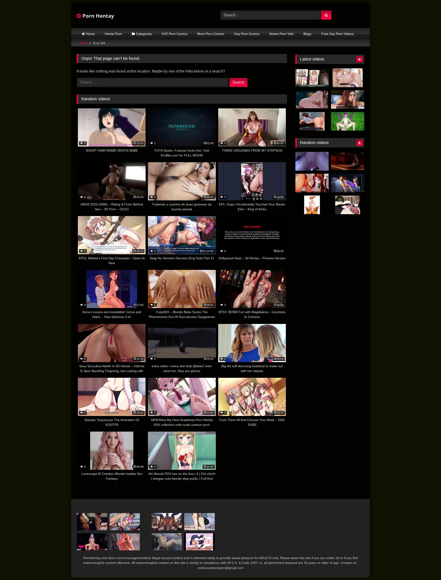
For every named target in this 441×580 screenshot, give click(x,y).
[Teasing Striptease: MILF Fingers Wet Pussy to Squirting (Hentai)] (312, 99)
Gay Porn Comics (247, 34)
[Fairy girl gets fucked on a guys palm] (347, 121)
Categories (144, 34)
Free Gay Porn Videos (337, 34)
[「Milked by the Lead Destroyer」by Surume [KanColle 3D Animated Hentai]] (312, 183)
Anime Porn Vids (281, 34)
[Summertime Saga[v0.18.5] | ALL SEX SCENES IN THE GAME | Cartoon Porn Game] (312, 121)
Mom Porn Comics (210, 34)
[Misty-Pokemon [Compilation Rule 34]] (312, 205)
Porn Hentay (97, 15)
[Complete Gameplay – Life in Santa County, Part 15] (125, 542)
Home (90, 34)
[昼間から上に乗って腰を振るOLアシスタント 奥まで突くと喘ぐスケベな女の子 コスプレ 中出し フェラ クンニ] (92, 521)
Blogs (307, 34)
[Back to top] (427, 566)
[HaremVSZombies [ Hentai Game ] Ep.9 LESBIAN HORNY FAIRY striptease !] (312, 77)
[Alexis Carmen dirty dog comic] (199, 542)
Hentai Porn (113, 34)
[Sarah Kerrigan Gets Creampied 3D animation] (312, 161)
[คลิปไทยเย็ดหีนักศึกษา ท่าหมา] (199, 521)
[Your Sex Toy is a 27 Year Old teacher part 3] (347, 205)
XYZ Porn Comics (174, 34)
